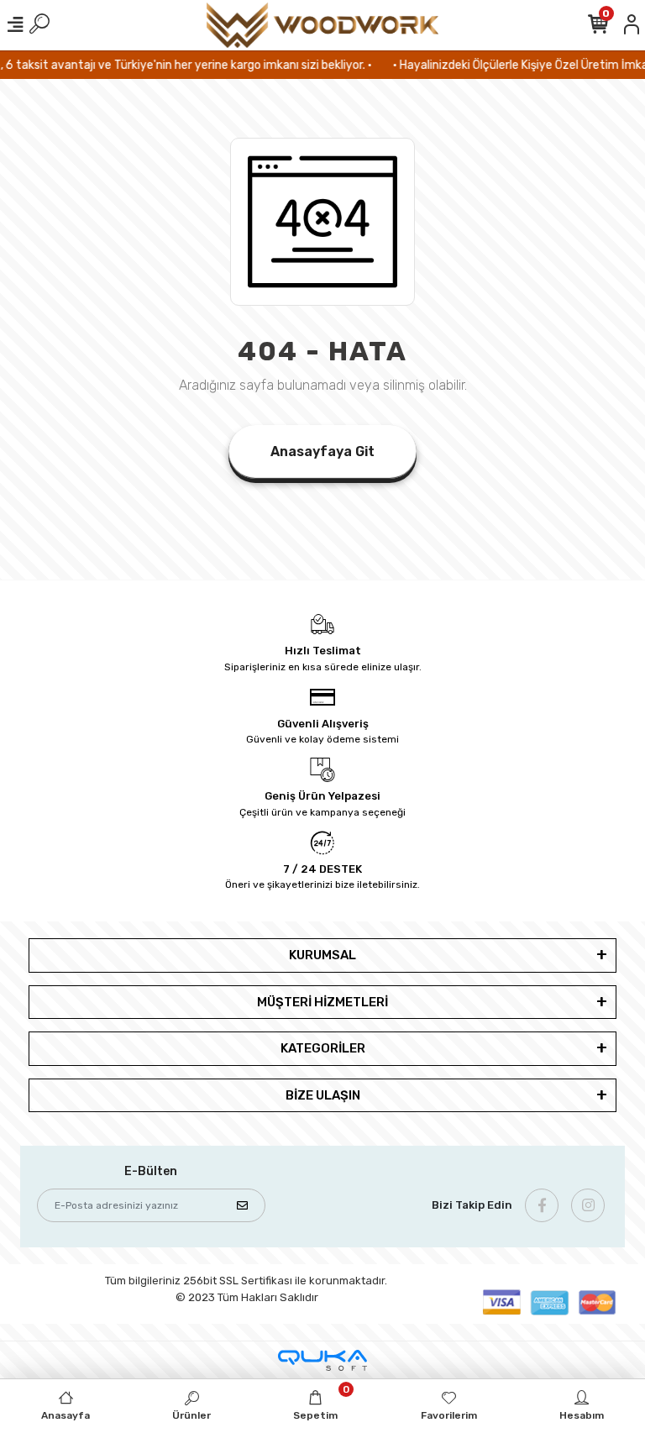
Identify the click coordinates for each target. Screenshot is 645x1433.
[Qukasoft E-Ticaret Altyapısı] (322, 1360)
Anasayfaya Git (322, 451)
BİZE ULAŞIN (323, 1095)
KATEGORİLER (323, 1048)
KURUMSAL (322, 955)
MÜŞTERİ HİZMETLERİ (322, 1002)
